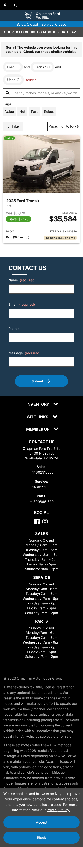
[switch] (78, 5)
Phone (14, 329)
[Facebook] (37, 521)
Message (25, 353)
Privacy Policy (58, 810)
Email (22, 304)
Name (22, 280)
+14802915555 (41, 472)
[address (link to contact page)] (5, 5)
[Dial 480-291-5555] (15, 5)
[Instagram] (45, 521)
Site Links (38, 417)
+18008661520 (42, 502)
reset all (32, 80)
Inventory (38, 404)
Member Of (38, 429)
